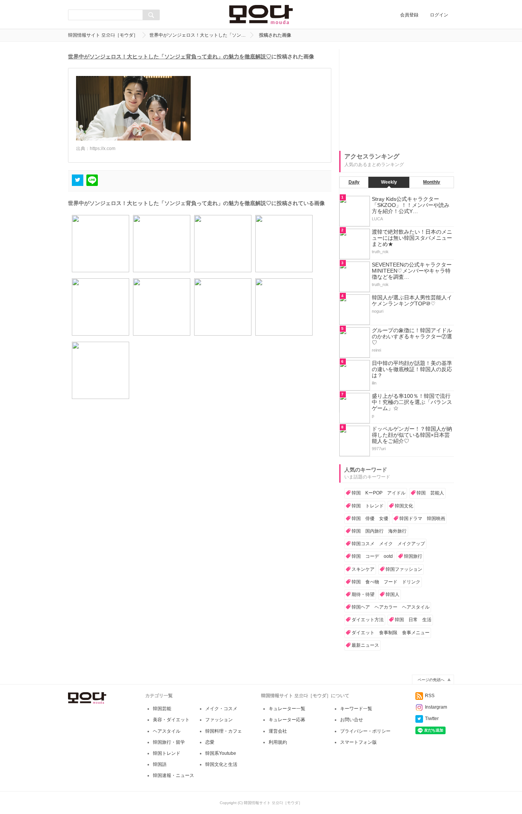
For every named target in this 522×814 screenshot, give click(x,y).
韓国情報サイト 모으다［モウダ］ (103, 35)
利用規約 (278, 742)
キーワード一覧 (356, 708)
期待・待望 (363, 594)
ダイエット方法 (368, 619)
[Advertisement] (396, 97)
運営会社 (278, 731)
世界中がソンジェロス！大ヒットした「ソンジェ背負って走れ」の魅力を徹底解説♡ (169, 56)
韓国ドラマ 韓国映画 (422, 518)
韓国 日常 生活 (413, 619)
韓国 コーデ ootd (372, 556)
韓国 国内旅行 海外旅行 (379, 531)
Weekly (389, 182)
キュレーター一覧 (287, 708)
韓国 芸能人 (430, 493)
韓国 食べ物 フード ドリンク (386, 582)
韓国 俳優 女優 (370, 518)
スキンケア (363, 569)
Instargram (436, 707)
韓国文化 (404, 506)
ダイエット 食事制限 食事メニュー (391, 632)
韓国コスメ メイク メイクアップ (388, 543)
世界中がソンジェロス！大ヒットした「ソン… (197, 35)
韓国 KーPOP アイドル (378, 493)
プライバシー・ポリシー (365, 731)
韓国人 (392, 594)
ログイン (439, 15)
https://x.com (102, 148)
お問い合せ (351, 719)
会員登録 (409, 15)
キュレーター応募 (287, 719)
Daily (354, 182)
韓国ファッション (404, 569)
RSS (429, 695)
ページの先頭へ (431, 680)
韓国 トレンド (368, 506)
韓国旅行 (413, 556)
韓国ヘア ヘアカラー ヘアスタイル (391, 607)
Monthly (431, 182)
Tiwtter (432, 718)
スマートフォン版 (358, 742)
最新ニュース (365, 645)
